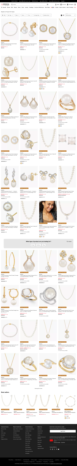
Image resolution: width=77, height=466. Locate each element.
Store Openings (27, 447)
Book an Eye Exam (28, 449)
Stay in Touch (27, 443)
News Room (39, 442)
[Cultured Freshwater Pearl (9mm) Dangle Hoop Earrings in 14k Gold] (10, 296)
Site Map (39, 444)
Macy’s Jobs (40, 440)
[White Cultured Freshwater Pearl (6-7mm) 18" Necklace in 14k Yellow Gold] (19, 402)
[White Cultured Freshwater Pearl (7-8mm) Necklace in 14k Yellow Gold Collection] (67, 177)
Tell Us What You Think (29, 451)
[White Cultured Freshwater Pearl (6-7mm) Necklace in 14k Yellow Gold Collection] (67, 296)
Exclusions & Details (57, 442)
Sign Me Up (62, 431)
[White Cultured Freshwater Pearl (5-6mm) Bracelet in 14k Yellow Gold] (10, 29)
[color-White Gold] (61, 53)
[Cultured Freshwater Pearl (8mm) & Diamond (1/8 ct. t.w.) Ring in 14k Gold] (29, 296)
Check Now (63, 442)
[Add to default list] (11, 396)
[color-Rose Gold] (43, 88)
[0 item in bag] (75, 4)
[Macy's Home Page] (5, 4)
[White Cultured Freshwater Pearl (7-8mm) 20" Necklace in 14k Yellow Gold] (32, 402)
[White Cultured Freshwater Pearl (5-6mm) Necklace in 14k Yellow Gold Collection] (29, 330)
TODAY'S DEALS (14, 1)
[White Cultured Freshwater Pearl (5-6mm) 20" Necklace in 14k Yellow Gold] (6, 402)
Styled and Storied (41, 448)
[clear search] (47, 4)
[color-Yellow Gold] (59, 53)
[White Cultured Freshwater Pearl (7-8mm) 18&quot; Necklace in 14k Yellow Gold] (48, 139)
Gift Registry (27, 453)
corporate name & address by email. (56, 463)
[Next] (17, 29)
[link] (10, 45)
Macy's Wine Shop (28, 439)
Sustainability (40, 446)
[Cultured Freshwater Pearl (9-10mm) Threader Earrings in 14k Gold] (10, 261)
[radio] (59, 53)
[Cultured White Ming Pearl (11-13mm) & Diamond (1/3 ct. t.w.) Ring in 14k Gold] (67, 102)
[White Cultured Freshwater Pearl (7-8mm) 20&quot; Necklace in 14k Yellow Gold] (29, 212)
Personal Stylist (27, 441)
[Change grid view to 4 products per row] (61, 15)
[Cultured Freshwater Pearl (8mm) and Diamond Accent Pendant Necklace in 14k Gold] (10, 102)
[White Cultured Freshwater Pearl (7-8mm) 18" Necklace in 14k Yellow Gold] (45, 402)
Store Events (27, 445)
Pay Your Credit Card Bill (17, 439)
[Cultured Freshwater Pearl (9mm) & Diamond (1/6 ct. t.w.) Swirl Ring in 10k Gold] (48, 364)
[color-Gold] (40, 88)
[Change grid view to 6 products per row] (63, 15)
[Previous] (2, 29)
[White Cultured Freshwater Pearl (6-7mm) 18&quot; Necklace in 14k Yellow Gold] (29, 66)
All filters (70, 241)
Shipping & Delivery (4, 439)
